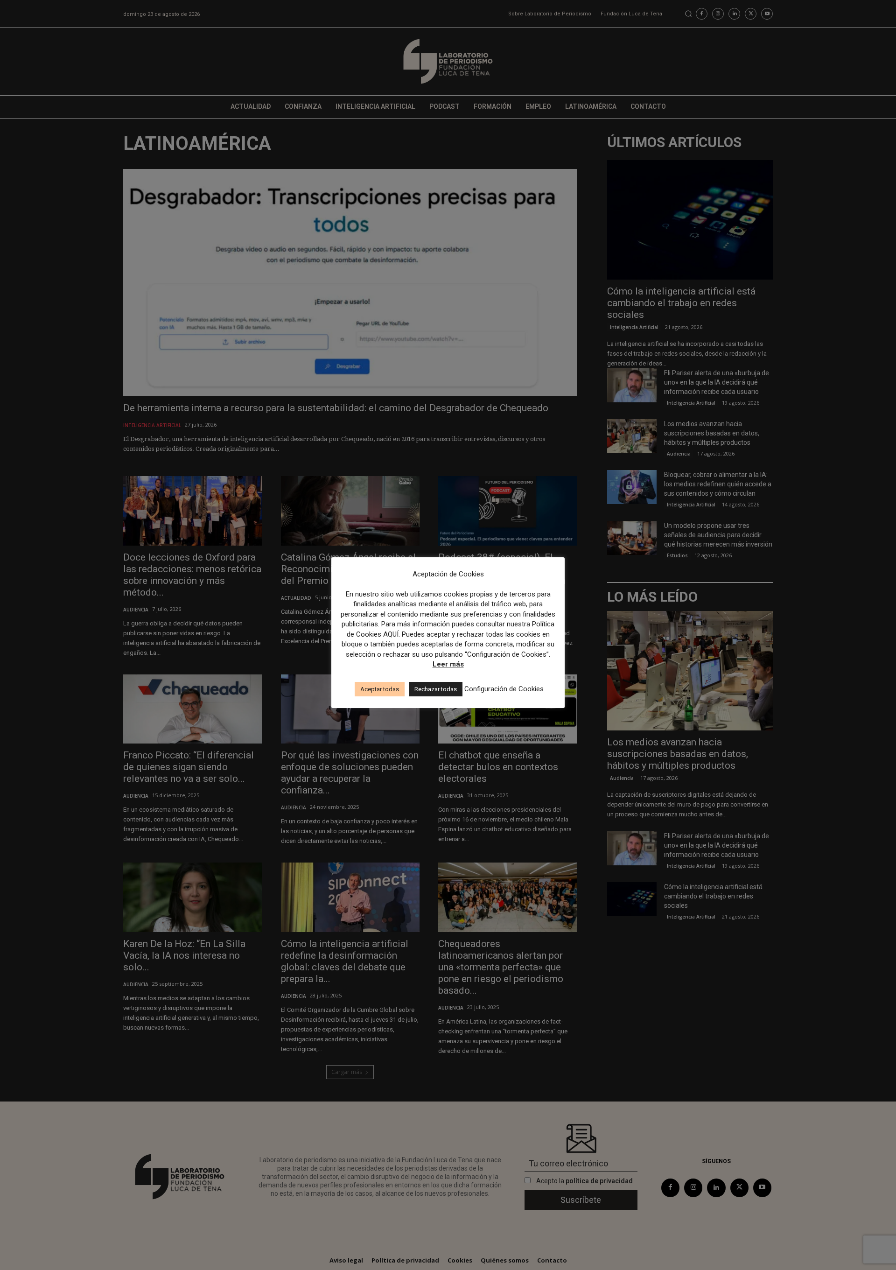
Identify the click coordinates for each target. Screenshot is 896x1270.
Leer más (448, 664)
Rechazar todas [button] (435, 689)
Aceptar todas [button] (379, 689)
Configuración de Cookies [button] (504, 689)
